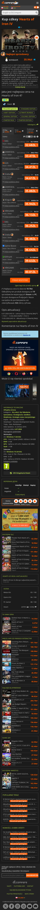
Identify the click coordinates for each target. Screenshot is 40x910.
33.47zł (31, 156)
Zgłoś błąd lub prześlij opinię (26, 285)
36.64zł (31, 250)
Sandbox (27, 415)
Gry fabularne (25, 412)
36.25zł (31, 226)
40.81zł (31, 272)
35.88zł (31, 191)
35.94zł (31, 204)
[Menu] (37, 3)
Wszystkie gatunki (10, 109)
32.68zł (31, 145)
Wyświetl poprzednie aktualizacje (14, 321)
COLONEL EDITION (28, 116)
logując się (26, 335)
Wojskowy (8, 417)
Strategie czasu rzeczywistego (23, 417)
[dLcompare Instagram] (17, 906)
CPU (5, 439)
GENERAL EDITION (10, 116)
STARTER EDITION (25, 120)
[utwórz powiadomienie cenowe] (36, 38)
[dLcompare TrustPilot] (23, 906)
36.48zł (31, 239)
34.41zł (31, 167)
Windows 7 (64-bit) (14, 437)
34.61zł (31, 178)
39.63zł (31, 261)
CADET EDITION (9, 113)
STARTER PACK (8, 120)
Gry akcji (15, 412)
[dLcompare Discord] (35, 906)
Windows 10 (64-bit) (14, 452)
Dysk (5, 446)
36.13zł (31, 215)
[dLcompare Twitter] (5, 906)
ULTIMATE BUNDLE (26, 113)
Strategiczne (18, 415)
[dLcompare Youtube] (29, 906)
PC (6, 100)
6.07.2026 (18, 429)
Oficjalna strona (10, 410)
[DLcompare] (20, 882)
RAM (5, 442)
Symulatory (8, 415)
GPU (5, 444)
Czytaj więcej (20, 87)
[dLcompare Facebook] (11, 906)
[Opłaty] (29, 136)
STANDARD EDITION (28, 109)
